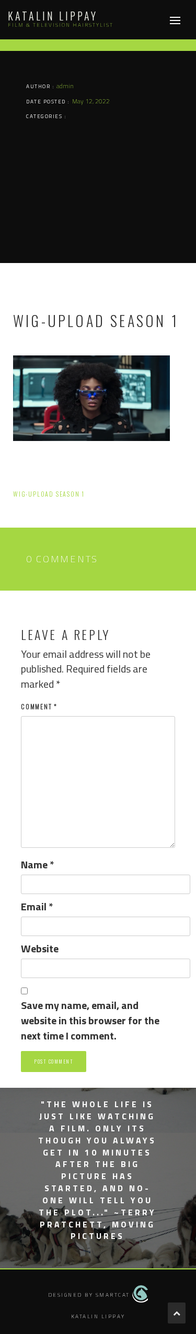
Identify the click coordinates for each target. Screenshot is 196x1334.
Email (37, 907)
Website (40, 949)
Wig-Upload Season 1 (49, 493)
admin (65, 86)
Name (37, 865)
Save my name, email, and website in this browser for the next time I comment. (90, 1020)
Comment (39, 706)
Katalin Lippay (53, 16)
